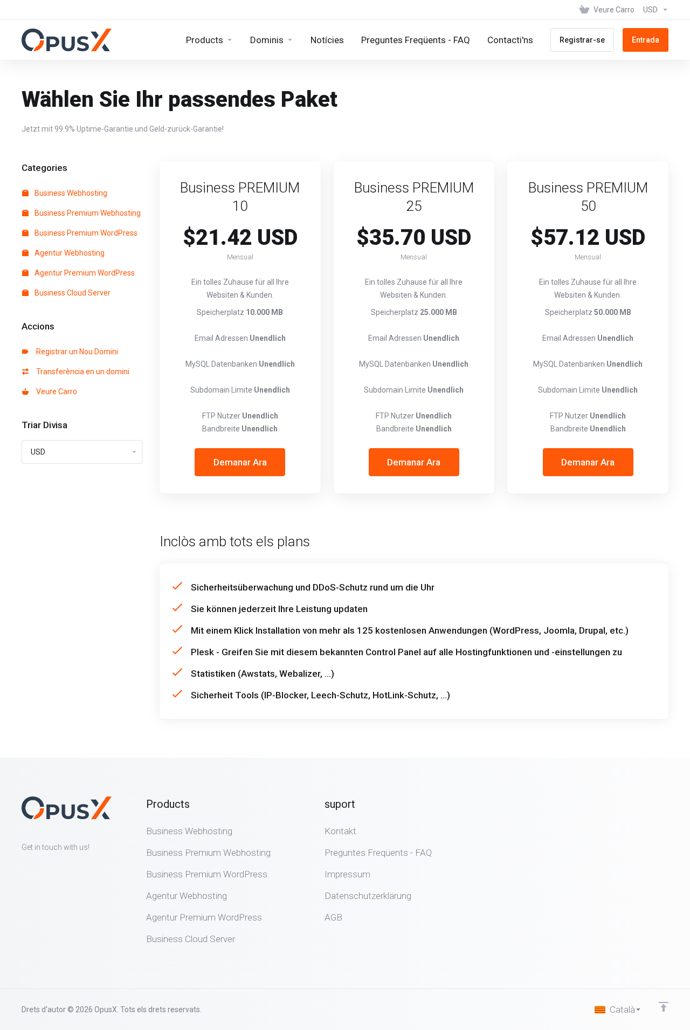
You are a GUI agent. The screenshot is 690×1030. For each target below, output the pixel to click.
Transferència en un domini (81, 371)
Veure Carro (55, 391)
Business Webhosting (70, 193)
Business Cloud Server (72, 293)
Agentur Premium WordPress (84, 273)
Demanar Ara (240, 462)
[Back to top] (663, 1007)
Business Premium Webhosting (87, 213)
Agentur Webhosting (69, 253)
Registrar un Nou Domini (75, 351)
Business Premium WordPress (85, 233)
